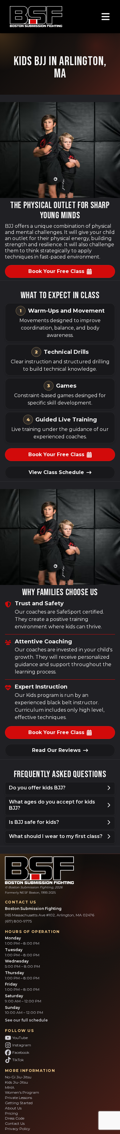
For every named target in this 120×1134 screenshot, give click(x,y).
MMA (9, 1087)
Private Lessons (18, 1097)
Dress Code (14, 1118)
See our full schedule (26, 1020)
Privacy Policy (17, 1128)
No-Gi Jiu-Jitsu (18, 1077)
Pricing (11, 1113)
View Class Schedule (56, 472)
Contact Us (15, 1123)
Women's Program (22, 1092)
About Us (13, 1108)
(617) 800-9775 (18, 921)
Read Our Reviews (56, 750)
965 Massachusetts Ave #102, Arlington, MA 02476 (49, 915)
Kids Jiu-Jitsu (16, 1082)
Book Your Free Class (56, 271)
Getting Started (19, 1102)
